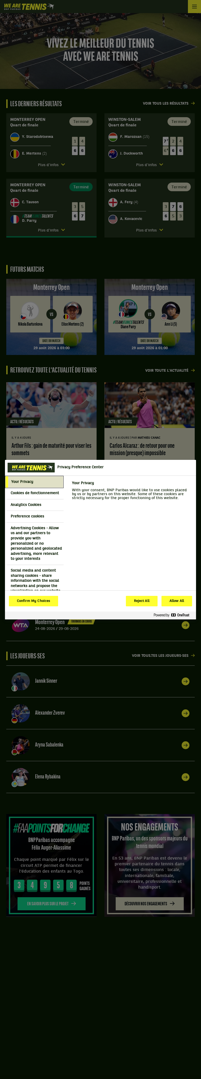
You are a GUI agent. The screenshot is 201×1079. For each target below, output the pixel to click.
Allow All (177, 601)
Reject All (141, 601)
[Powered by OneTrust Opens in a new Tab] (173, 615)
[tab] (34, 482)
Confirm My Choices (33, 601)
